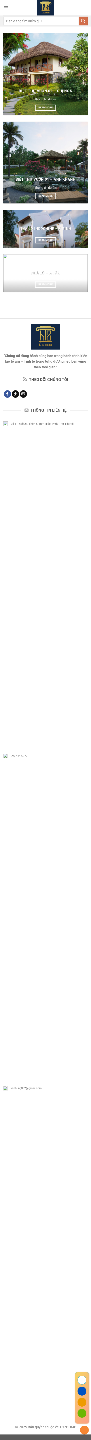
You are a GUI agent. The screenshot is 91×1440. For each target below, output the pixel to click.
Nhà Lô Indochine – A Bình (45, 229)
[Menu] (6, 7)
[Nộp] (83, 21)
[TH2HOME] (45, 7)
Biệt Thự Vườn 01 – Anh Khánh (46, 179)
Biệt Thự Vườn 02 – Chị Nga (45, 91)
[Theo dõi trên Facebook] (7, 394)
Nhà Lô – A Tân (45, 273)
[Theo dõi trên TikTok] (15, 394)
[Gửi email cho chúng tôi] (23, 394)
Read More (45, 107)
